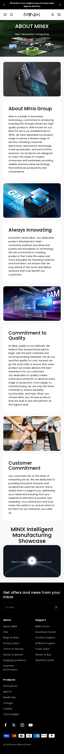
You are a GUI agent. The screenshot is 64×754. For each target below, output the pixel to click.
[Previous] (3, 5)
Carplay (7, 708)
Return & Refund (13, 654)
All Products (10, 686)
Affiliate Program (45, 643)
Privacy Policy (11, 643)
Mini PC (7, 691)
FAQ (5, 632)
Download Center (45, 632)
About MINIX (10, 626)
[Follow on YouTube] (30, 725)
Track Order (42, 649)
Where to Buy (43, 654)
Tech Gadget (11, 714)
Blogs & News (11, 637)
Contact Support (45, 637)
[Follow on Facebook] (5, 725)
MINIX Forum (42, 626)
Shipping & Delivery (14, 660)
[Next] (60, 5)
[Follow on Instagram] (22, 725)
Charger (8, 703)
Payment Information (10, 667)
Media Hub (9, 697)
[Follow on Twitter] (14, 725)
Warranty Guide (44, 660)
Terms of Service (13, 649)
